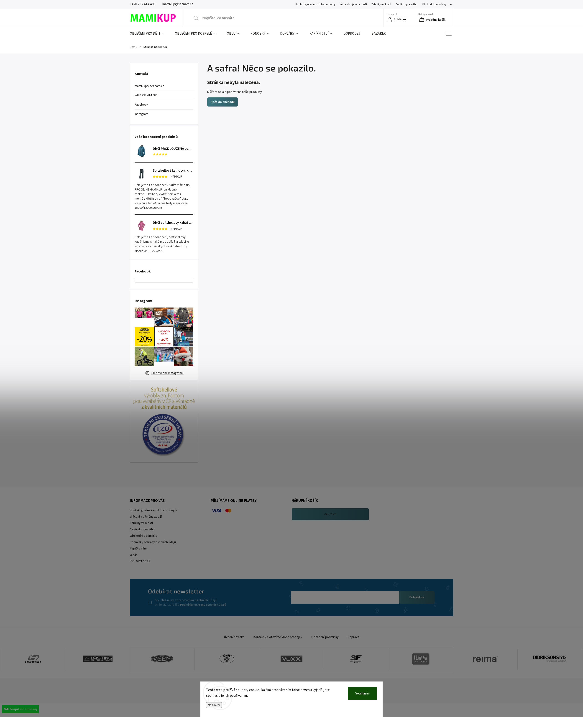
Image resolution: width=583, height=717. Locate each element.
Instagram (141, 114)
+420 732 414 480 (146, 95)
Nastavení (214, 705)
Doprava (353, 637)
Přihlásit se (416, 597)
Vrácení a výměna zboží (353, 4)
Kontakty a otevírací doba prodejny (277, 637)
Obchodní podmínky (434, 4)
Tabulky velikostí (381, 4)
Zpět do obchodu (223, 102)
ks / (330, 514)
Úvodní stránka (234, 637)
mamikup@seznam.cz (149, 86)
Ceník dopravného (406, 4)
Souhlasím (362, 693)
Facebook (141, 104)
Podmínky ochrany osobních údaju (153, 542)
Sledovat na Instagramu (167, 373)
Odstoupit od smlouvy (20, 709)
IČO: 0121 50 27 (140, 561)
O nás (133, 555)
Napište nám (138, 548)
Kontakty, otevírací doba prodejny (315, 4)
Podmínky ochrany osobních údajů (203, 605)
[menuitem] (149, 33)
